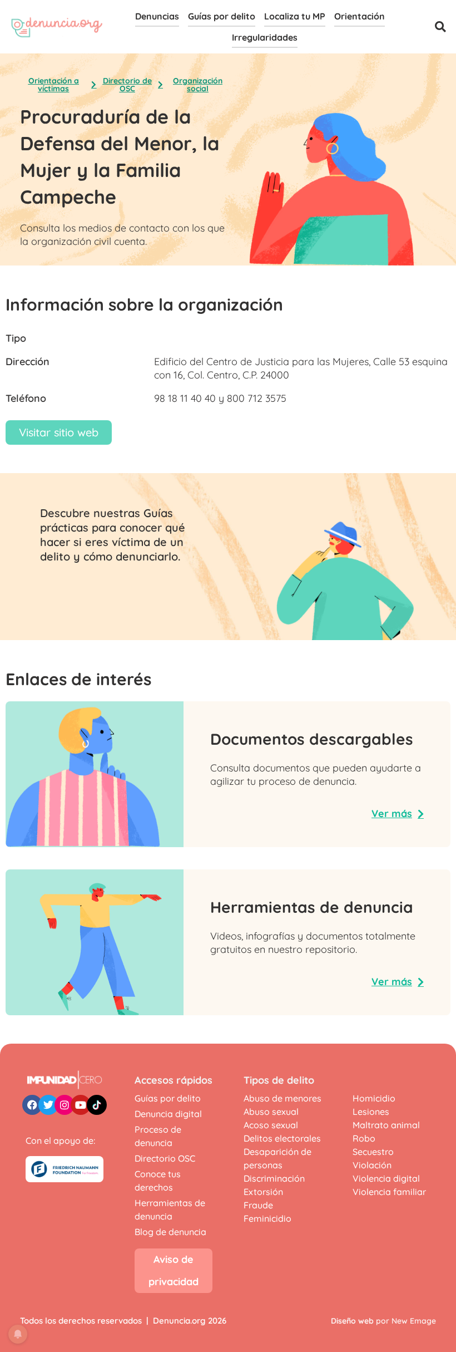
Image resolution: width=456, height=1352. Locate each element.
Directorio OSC (165, 1158)
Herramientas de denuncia (170, 1209)
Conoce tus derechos (158, 1180)
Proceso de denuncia (158, 1136)
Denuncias (157, 16)
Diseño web (352, 1321)
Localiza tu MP (294, 16)
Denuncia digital (168, 1113)
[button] (440, 27)
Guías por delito (221, 16)
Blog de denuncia (170, 1231)
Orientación (359, 16)
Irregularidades (265, 37)
